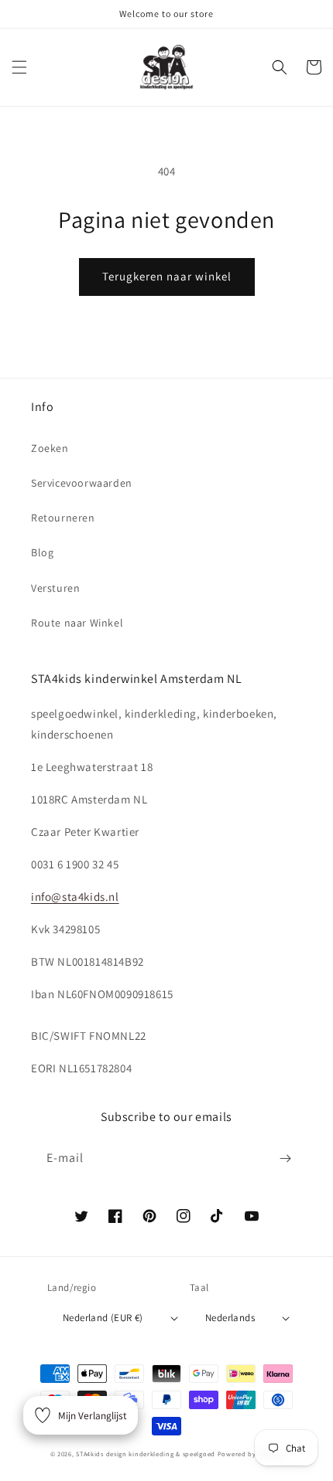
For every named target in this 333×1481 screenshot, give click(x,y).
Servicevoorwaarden (81, 483)
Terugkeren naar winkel (167, 276)
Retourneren (63, 518)
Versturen (55, 588)
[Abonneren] (285, 1158)
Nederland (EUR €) (103, 1317)
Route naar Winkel (77, 623)
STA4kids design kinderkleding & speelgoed (145, 1453)
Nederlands (230, 1317)
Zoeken (50, 448)
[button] (19, 67)
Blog (42, 552)
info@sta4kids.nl (75, 896)
